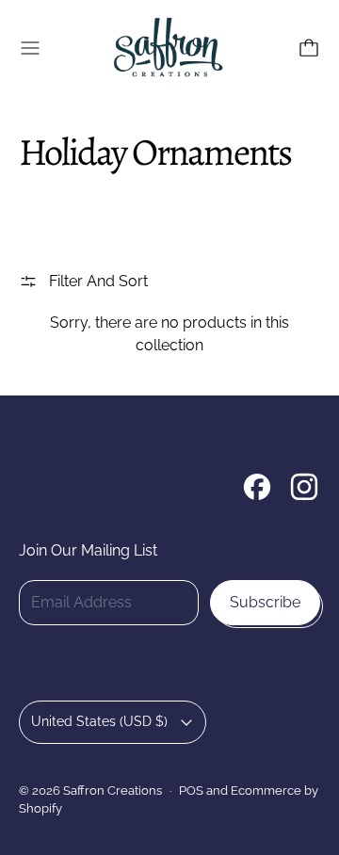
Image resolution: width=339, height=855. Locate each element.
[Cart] (309, 48)
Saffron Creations (112, 790)
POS (191, 790)
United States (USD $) (99, 721)
